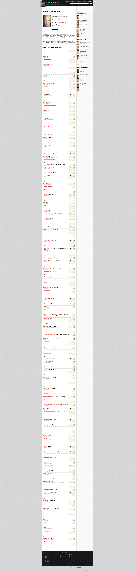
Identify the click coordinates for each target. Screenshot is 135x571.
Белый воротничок (47, 123)
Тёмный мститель (47, 382)
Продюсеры (47, 560)
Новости (46, 554)
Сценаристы (47, 561)
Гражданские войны (47, 358)
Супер (45, 94)
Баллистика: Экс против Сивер (49, 213)
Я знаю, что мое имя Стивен (49, 396)
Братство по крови (47, 72)
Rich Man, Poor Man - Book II (49, 543)
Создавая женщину (47, 432)
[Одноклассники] (50, 31)
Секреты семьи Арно (47, 248)
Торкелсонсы (46, 369)
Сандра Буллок (83, 55)
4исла (45, 175)
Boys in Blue (46, 462)
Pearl (45, 527)
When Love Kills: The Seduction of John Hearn (52, 338)
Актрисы (72, 1)
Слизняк (45, 156)
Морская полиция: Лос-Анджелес (50, 105)
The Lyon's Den (46, 191)
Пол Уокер (82, 29)
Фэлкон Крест (46, 503)
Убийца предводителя (48, 343)
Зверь (45, 118)
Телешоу (84, 1)
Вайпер (45, 282)
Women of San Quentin (48, 473)
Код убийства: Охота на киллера (49, 164)
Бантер (45, 430)
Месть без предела (47, 271)
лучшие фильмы (63, 22)
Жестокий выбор (47, 298)
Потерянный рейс (47, 153)
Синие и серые (46, 486)
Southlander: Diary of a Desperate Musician (51, 234)
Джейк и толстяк (47, 419)
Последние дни (46, 388)
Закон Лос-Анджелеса (48, 435)
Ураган (45, 205)
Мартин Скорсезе (84, 83)
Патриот (45, 438)
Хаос (45, 80)
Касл (45, 121)
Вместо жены (46, 326)
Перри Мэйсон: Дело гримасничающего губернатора (53, 314)
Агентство (45, 226)
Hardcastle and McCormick (48, 476)
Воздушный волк (47, 465)
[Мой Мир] (51, 31)
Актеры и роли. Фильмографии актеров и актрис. (54, 4)
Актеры (67, 1)
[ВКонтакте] (48, 31)
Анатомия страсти (47, 172)
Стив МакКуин (83, 70)
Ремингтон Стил (47, 492)
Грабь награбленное (47, 134)
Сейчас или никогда (47, 59)
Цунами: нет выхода (47, 276)
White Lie (45, 366)
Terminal (45, 292)
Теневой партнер (47, 183)
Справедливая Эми (47, 257)
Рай (44, 408)
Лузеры (45, 113)
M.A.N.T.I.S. (46, 323)
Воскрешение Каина (47, 353)
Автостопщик (46, 470)
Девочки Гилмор (47, 245)
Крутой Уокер (46, 341)
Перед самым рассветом (48, 508)
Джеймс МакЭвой (84, 20)
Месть (45, 202)
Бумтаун (45, 207)
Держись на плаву (47, 331)
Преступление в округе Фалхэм (49, 411)
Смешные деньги (47, 478)
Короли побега (46, 88)
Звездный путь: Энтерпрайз (49, 229)
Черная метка (46, 142)
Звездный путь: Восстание (48, 268)
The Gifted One (46, 393)
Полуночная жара (47, 413)
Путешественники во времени (49, 489)
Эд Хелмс (82, 33)
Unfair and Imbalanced (48, 64)
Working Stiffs (46, 311)
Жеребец (45, 110)
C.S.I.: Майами (46, 218)
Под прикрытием (47, 107)
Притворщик (46, 284)
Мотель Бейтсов (47, 424)
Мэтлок (45, 440)
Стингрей (45, 446)
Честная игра (46, 401)
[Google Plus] (54, 31)
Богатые (45, 145)
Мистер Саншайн (47, 83)
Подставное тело (47, 459)
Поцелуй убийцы (47, 347)
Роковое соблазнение (48, 167)
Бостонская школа (47, 240)
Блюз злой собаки (47, 532)
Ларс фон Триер (84, 74)
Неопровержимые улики (48, 260)
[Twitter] (49, 31)
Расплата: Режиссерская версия (49, 159)
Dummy (45, 519)
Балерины (46, 61)
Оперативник (46, 194)
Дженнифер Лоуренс (85, 42)
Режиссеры (78, 1)
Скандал (45, 67)
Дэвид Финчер (83, 78)
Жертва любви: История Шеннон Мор (50, 334)
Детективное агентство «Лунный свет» (50, 451)
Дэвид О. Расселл (84, 87)
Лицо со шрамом (47, 481)
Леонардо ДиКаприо (84, 24)
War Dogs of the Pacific (48, 126)
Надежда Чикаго (47, 318)
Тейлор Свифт (83, 60)
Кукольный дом (46, 115)
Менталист (46, 137)
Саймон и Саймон (47, 505)
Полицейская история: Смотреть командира (51, 404)
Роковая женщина (47, 215)
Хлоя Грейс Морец (84, 46)
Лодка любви (46, 538)
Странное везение (47, 303)
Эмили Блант (83, 51)
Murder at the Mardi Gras (48, 530)
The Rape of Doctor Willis (48, 361)
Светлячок (46, 210)
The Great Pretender (47, 374)
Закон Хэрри (46, 86)
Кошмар (45, 377)
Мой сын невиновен (47, 287)
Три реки (45, 102)
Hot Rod (45, 522)
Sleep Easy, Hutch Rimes (48, 186)
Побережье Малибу (47, 290)
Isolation (45, 75)
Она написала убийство (48, 457)
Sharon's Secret (46, 306)
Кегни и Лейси (46, 500)
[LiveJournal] (52, 31)
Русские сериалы (48, 562)
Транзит (45, 232)
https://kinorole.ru (79, 567)
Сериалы (89, 1)
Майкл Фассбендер (84, 15)
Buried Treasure (46, 56)
